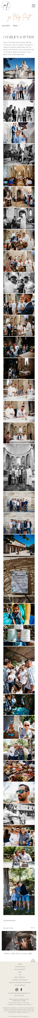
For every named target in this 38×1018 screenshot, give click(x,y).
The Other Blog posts (9, 920)
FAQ (20, 974)
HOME (20, 964)
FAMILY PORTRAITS (20, 977)
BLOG (19, 972)
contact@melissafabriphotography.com (19, 993)
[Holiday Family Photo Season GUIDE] (19, 940)
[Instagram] (17, 989)
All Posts (6, 26)
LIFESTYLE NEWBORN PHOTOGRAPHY (20, 982)
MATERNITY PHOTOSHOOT (19, 980)
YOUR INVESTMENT (20, 969)
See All (33, 927)
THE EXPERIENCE (20, 966)
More (15, 26)
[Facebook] (21, 989)
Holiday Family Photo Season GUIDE (18, 953)
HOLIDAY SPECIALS (19, 985)
